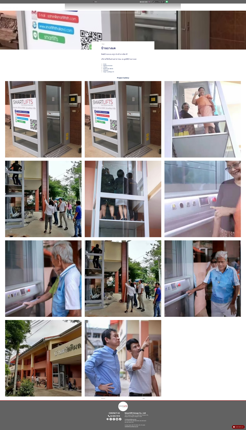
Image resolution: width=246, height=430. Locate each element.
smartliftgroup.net (131, 419)
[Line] (143, 1)
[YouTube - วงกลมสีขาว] (145, 1)
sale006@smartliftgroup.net (131, 426)
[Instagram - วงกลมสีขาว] (140, 1)
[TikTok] (146, 1)
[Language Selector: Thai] (150, 1)
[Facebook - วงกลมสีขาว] (142, 1)
